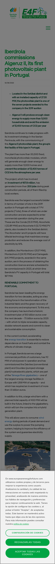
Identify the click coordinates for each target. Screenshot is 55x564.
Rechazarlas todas (28, 542)
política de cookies (21, 524)
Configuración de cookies (27, 533)
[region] (27, 517)
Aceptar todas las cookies (27, 552)
